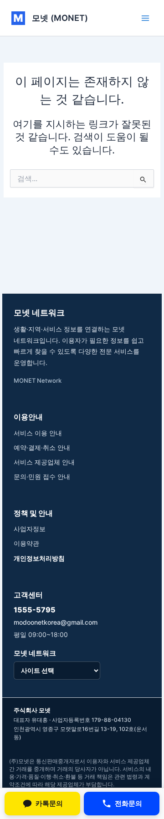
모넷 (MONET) (60, 18)
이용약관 (26, 543)
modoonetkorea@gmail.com (55, 622)
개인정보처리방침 (39, 558)
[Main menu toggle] (145, 18)
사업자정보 (30, 529)
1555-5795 (35, 609)
